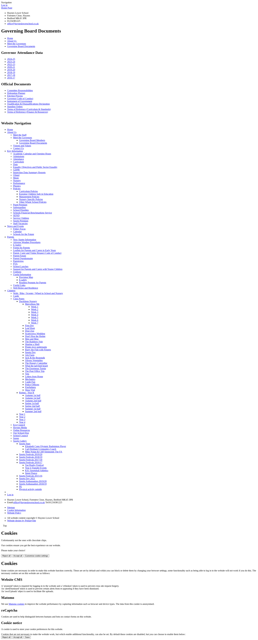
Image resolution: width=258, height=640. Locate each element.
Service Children (21, 218)
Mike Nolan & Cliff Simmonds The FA (43, 451)
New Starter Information (24, 239)
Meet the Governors (16, 43)
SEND (16, 215)
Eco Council (19, 425)
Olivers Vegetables (34, 360)
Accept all (17, 556)
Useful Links (19, 285)
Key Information (15, 151)
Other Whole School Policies (32, 202)
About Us (11, 41)
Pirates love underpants (36, 347)
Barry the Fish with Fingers (38, 349)
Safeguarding (19, 207)
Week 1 (34, 306)
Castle (16, 296)
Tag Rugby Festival (34, 465)
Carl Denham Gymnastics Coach (40, 449)
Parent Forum (19, 255)
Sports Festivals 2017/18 (30, 459)
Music (16, 178)
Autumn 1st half (32, 395)
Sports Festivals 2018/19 (30, 457)
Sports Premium (20, 221)
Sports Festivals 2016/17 (30, 462)
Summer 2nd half (33, 411)
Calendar (17, 231)
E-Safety (17, 245)
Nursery (17, 180)
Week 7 (34, 323)
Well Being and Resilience (25, 288)
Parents (10, 237)
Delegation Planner (16, 93)
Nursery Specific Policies (31, 199)
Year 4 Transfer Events (36, 468)
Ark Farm (29, 355)
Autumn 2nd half (33, 400)
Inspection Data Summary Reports (29, 172)
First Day (29, 325)
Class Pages (18, 298)
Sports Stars (24, 443)
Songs (16, 438)
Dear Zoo (29, 331)
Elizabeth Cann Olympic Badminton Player (45, 446)
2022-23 (11, 64)
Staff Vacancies (20, 223)
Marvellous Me (32, 304)
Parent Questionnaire (23, 258)
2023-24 (11, 61)
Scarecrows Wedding (35, 333)
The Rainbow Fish (34, 341)
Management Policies (29, 196)
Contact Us (18, 148)
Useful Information (22, 274)
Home (10, 38)
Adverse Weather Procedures (26, 242)
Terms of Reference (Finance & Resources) (27, 112)
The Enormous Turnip (35, 368)
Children (11, 290)
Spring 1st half (32, 403)
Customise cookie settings (36, 556)
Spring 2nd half (32, 406)
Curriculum (18, 161)
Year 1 (22, 414)
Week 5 (34, 317)
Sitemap (11, 507)
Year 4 (22, 422)
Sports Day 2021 (27, 478)
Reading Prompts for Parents (32, 282)
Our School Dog (21, 433)
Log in (4, 5)
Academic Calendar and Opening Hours (32, 153)
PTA (15, 264)
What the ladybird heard (36, 366)
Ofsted (16, 175)
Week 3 (34, 312)
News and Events (15, 226)
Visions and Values (22, 145)
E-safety (23, 280)
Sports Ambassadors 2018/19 (33, 484)
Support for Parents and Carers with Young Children (37, 269)
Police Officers (32, 384)
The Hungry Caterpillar (36, 363)
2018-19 (11, 72)
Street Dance (31, 473)
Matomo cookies (16, 604)
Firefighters (30, 387)
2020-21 (11, 67)
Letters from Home (34, 376)
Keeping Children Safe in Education (36, 194)
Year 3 (22, 419)
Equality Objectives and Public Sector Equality (35, 167)
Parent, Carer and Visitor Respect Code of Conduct (37, 253)
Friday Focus (19, 229)
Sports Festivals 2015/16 (30, 476)
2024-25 (11, 59)
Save (27, 637)
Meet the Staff (19, 135)
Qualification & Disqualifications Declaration (28, 104)
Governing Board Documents (21, 46)
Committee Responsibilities (20, 90)
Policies (16, 188)
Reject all (6, 556)
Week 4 (34, 315)
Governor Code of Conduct (20, 98)
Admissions (18, 156)
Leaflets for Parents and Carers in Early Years (34, 250)
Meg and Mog (32, 339)
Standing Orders (15, 106)
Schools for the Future (23, 234)
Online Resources (21, 430)
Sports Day (30, 352)
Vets (27, 374)
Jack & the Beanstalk (35, 357)
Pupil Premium (20, 204)
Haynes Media (20, 427)
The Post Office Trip (34, 371)
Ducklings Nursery (28, 301)
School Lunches (20, 266)
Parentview (18, 261)
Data (15, 164)
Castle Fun (30, 382)
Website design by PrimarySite (21, 520)
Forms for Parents (21, 247)
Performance (19, 183)
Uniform (17, 272)
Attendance (18, 159)
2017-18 (11, 75)
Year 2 (22, 417)
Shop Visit (30, 390)
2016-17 (11, 78)
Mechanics (30, 379)
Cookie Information (16, 510)
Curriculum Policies (28, 191)
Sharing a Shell (32, 344)
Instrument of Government (19, 101)
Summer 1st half (32, 408)
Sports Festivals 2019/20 (30, 454)
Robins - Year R (26, 392)
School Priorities (21, 210)
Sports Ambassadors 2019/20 (33, 481)
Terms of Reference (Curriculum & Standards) (29, 109)
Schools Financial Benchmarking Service (32, 212)
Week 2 (34, 309)
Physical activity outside (30, 489)
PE (20, 486)
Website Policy (14, 513)
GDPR (16, 170)
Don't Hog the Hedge (35, 336)
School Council (20, 435)
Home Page (6, 8)
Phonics (17, 186)
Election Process (15, 96)
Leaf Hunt (30, 328)
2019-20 (11, 69)
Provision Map (26, 277)
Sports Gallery (20, 441)
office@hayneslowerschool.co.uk (23, 23)
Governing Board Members (32, 140)
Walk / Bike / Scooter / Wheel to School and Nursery (38, 293)
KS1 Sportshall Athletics (36, 470)
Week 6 (34, 320)
